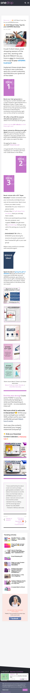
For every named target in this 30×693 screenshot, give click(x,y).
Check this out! (14, 145)
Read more (5, 689)
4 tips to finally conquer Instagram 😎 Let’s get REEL (17, 545)
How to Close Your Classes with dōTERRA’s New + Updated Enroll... (18, 551)
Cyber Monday (19, 385)
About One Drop (5, 677)
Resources (4, 680)
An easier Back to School (18, 587)
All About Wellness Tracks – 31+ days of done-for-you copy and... (18, 582)
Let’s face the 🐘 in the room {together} (17, 575)
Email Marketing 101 (16, 556)
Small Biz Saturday (15, 387)
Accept (25, 689)
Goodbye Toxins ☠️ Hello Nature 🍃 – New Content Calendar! (18, 539)
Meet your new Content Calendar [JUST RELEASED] (17, 564)
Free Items (4, 675)
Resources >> (8, 20)
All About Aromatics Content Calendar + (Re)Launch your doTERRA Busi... (17, 570)
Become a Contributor (16, 671)
